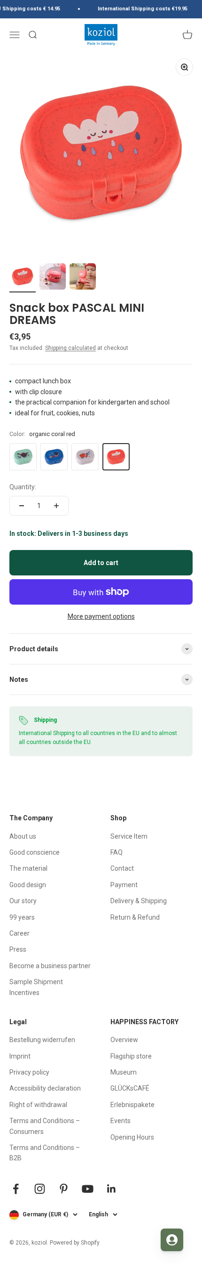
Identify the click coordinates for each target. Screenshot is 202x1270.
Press (17, 949)
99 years (22, 917)
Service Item (129, 836)
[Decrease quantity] (21, 505)
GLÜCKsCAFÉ (129, 1088)
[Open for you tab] (172, 1240)
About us (22, 836)
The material (28, 868)
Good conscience (34, 852)
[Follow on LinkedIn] (111, 1188)
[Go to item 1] (22, 277)
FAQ (116, 852)
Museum (123, 1072)
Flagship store (131, 1056)
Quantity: (22, 487)
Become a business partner (50, 966)
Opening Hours (132, 1137)
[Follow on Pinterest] (63, 1188)
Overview (124, 1040)
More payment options (101, 616)
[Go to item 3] (83, 277)
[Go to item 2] (52, 277)
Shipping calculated (70, 348)
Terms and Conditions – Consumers (44, 1126)
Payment (124, 885)
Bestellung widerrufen (42, 1040)
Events (120, 1120)
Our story (23, 901)
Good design (27, 885)
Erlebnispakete (132, 1104)
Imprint (20, 1056)
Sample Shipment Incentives (36, 987)
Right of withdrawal (38, 1104)
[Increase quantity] (56, 505)
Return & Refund (135, 917)
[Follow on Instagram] (39, 1188)
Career (19, 933)
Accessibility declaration (45, 1088)
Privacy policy (29, 1072)
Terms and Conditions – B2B (44, 1153)
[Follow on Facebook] (15, 1188)
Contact (122, 868)
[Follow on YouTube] (87, 1188)
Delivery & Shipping (138, 901)
